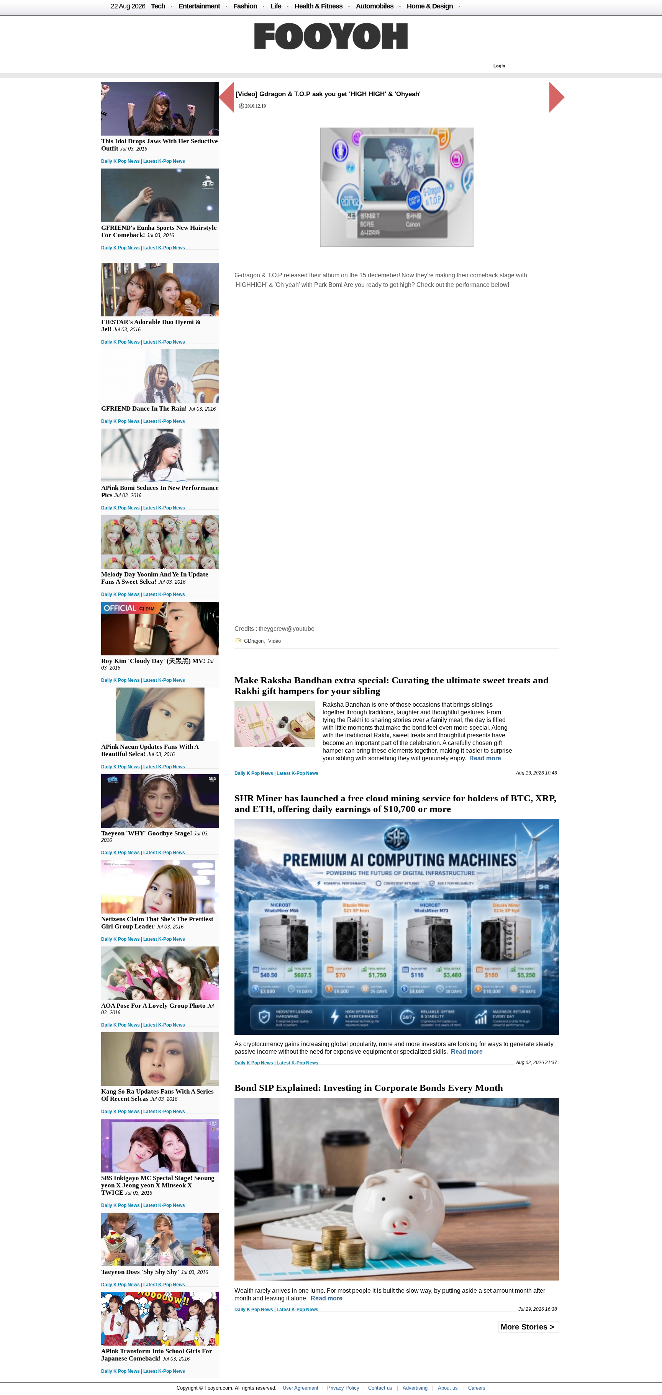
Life (275, 6)
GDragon (254, 641)
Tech (158, 6)
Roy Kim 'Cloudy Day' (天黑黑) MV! (153, 661)
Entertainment (199, 6)
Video (274, 641)
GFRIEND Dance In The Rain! (144, 408)
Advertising (415, 1388)
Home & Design (430, 6)
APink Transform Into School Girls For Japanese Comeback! (156, 1355)
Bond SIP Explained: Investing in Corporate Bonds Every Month (368, 1087)
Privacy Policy (343, 1388)
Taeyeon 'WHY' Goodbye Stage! (146, 833)
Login (499, 66)
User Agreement (300, 1388)
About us (448, 1388)
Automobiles (374, 6)
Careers (476, 1388)
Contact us (380, 1388)
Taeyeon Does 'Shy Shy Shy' (140, 1271)
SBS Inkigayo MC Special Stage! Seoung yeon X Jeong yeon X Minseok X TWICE (158, 1185)
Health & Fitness (318, 6)
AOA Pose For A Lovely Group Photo (153, 1005)
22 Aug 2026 (128, 6)
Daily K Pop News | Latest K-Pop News (143, 161)
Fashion (245, 6)
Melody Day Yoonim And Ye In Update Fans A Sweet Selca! (154, 578)
